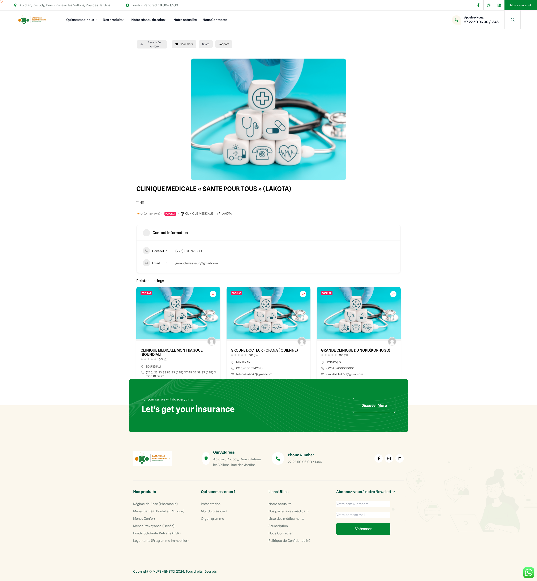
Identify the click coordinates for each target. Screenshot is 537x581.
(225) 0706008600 (340, 368)
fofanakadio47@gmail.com (254, 374)
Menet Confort (144, 518)
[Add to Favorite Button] (213, 294)
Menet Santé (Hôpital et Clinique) (158, 511)
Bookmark (186, 44)
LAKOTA (227, 213)
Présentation (210, 504)
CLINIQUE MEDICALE (199, 213)
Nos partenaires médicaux (288, 511)
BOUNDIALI (153, 366)
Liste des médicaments (286, 518)
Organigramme (212, 518)
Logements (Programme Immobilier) (161, 540)
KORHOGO (333, 362)
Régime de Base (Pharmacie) (155, 504)
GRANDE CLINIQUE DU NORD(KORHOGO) (355, 350)
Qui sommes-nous (80, 20)
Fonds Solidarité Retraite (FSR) (157, 533)
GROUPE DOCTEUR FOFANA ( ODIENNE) (264, 350)
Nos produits (113, 20)
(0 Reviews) (152, 213)
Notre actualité (185, 20)
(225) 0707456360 (189, 251)
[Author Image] (211, 341)
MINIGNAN (243, 362)
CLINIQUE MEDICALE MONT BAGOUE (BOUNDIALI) (172, 352)
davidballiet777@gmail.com (344, 374)
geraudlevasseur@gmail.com (196, 263)
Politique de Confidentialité (289, 540)
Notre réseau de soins (148, 20)
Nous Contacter (215, 20)
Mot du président (214, 511)
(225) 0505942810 (249, 368)
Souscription (278, 526)
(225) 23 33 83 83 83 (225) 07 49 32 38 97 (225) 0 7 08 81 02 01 (181, 374)
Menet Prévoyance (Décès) (154, 526)
